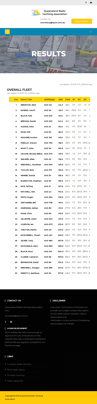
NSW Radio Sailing (16, 370)
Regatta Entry (81, 21)
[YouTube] (91, 2)
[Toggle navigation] (7, 31)
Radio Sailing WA (15, 381)
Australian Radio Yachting (19, 364)
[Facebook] (86, 2)
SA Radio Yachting (15, 375)
